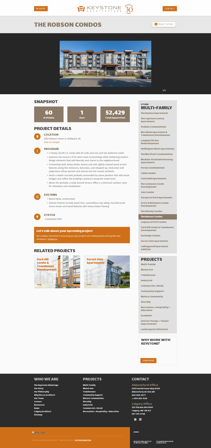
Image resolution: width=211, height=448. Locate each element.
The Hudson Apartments (154, 113)
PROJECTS (92, 379)
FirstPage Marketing (83, 440)
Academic (146, 316)
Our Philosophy (41, 392)
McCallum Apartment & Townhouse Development (155, 133)
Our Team (39, 398)
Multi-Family (148, 265)
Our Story (38, 388)
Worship (146, 302)
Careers (38, 401)
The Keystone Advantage (46, 385)
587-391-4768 (138, 414)
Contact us (52, 239)
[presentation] (156, 91)
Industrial (146, 281)
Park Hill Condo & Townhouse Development (157, 229)
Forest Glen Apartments (154, 241)
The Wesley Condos (151, 211)
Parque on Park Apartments (156, 198)
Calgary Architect (42, 411)
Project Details (165, 24)
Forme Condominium (153, 168)
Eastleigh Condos (150, 236)
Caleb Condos (148, 173)
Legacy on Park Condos (154, 222)
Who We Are (46, 379)
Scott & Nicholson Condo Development (155, 204)
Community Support (152, 291)
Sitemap (38, 415)
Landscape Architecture (154, 329)
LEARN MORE (148, 360)
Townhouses (148, 275)
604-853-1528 (140, 398)
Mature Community (152, 297)
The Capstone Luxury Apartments (152, 120)
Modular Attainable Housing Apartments (157, 161)
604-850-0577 (139, 395)
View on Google (52, 142)
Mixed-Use (147, 270)
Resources (39, 405)
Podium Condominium (153, 127)
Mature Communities (93, 398)
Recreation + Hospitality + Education (155, 308)
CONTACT (170, 8)
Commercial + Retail (152, 286)
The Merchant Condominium (157, 154)
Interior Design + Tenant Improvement (155, 322)
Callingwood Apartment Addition (154, 248)
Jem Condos (147, 192)
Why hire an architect (44, 395)
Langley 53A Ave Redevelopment (150, 142)
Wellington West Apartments (157, 149)
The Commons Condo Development (152, 185)
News (36, 408)
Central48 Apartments (153, 179)
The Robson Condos (152, 217)
